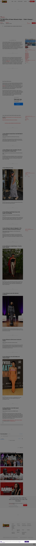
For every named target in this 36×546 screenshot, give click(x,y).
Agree (26, 541)
